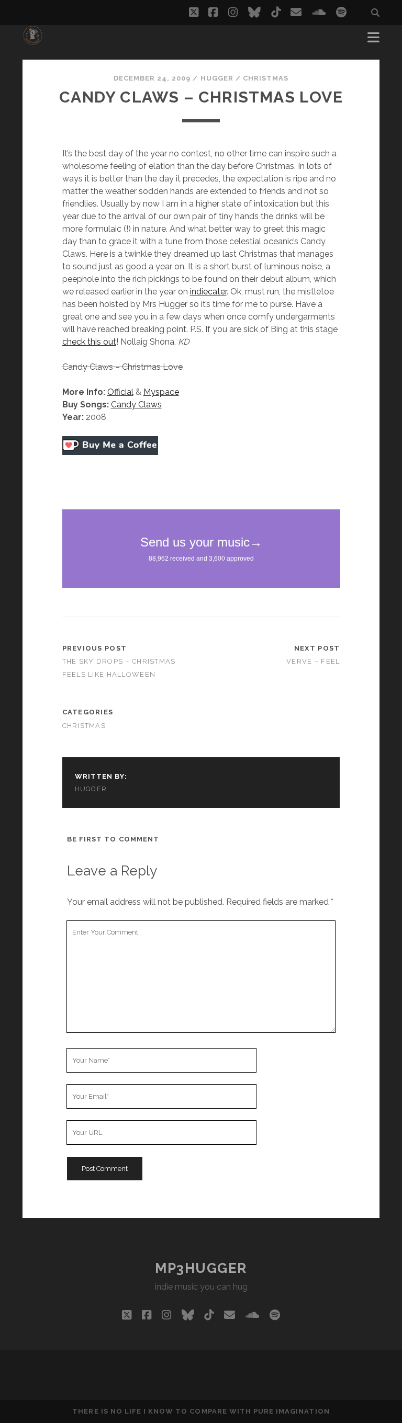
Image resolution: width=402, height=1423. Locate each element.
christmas (265, 78)
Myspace (161, 392)
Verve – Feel (313, 661)
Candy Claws (136, 404)
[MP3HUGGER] (33, 41)
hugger (216, 78)
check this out (89, 342)
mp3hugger (201, 1268)
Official (120, 392)
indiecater (208, 292)
